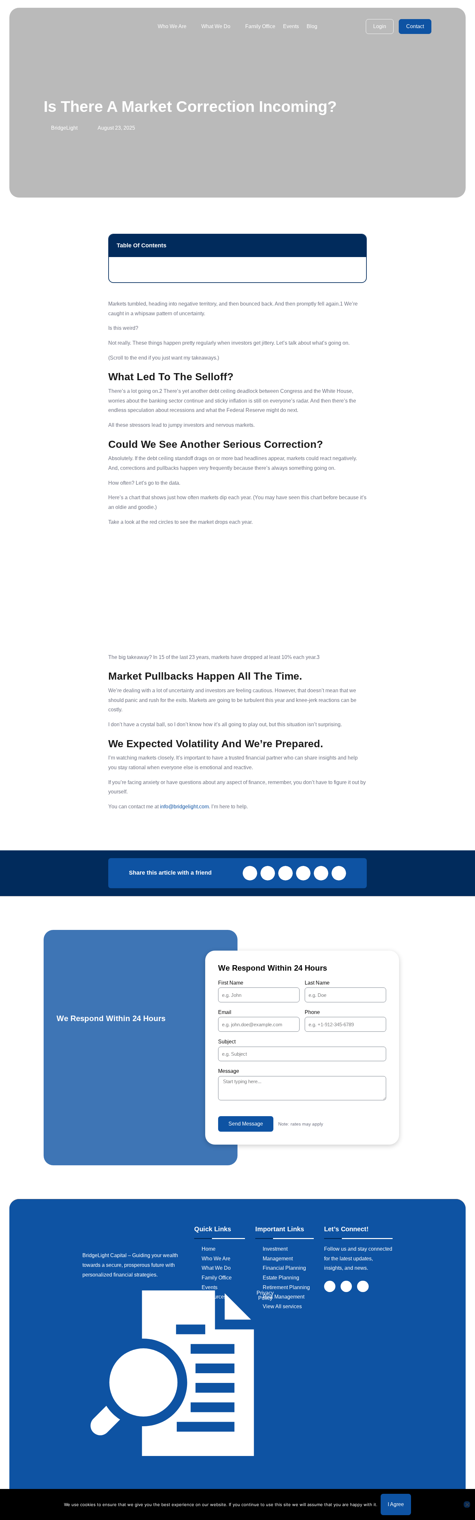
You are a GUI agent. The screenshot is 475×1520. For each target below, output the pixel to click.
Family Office (260, 26)
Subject (227, 1041)
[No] (467, 1504)
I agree (396, 1504)
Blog (312, 26)
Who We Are (172, 26)
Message (228, 1071)
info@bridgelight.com (184, 806)
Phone (312, 1012)
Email (224, 1012)
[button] (356, 245)
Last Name (317, 983)
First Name (230, 983)
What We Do (215, 26)
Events (291, 26)
